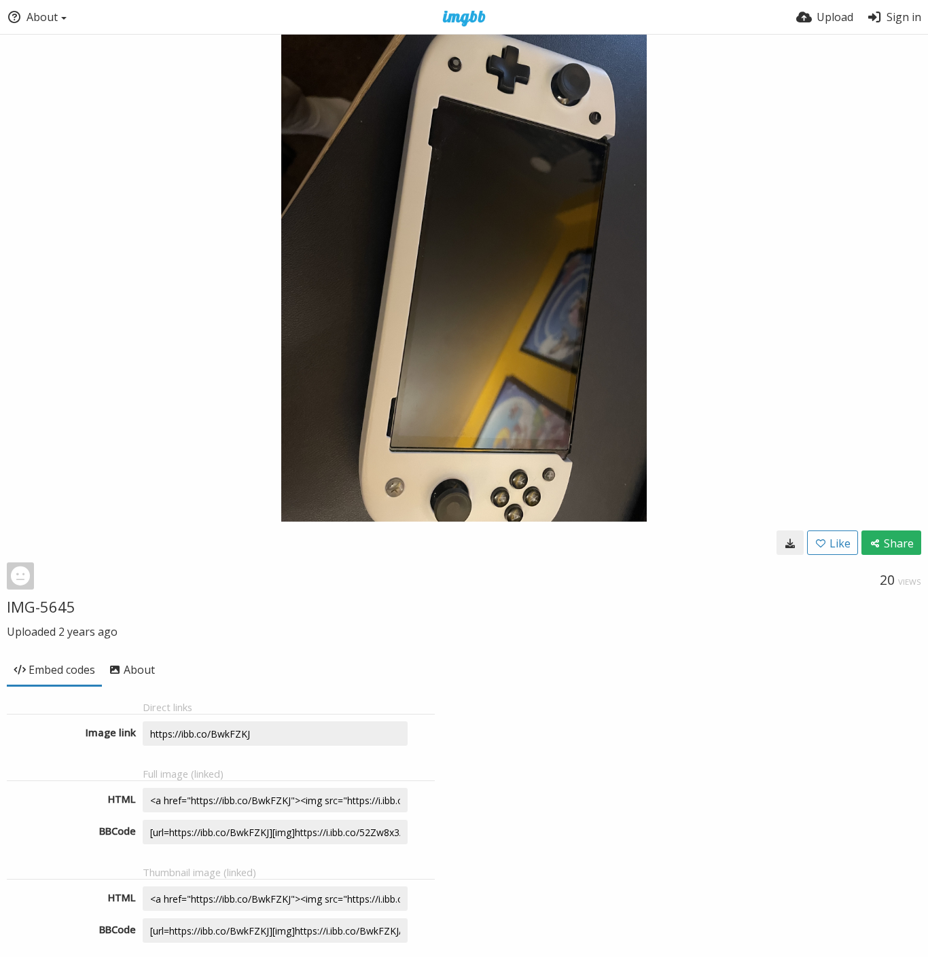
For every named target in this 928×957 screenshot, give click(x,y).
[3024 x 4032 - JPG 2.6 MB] (790, 542)
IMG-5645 (41, 606)
